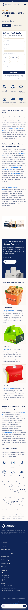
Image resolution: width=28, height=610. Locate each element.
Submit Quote (13, 72)
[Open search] (21, 4)
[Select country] (15, 4)
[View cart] (18, 4)
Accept (23, 606)
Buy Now (5, 25)
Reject (17, 606)
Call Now (9, 257)
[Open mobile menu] (24, 4)
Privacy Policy (5, 603)
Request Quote (9, 261)
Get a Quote (17, 25)
